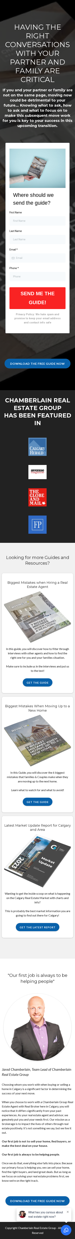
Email (13, 249)
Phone (14, 268)
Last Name (15, 231)
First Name (15, 212)
